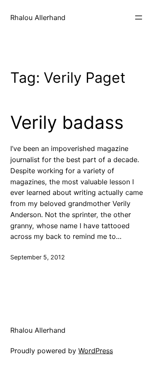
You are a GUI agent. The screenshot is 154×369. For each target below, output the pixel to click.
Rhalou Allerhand (37, 17)
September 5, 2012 (37, 257)
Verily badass (67, 122)
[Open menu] (138, 17)
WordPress (95, 350)
